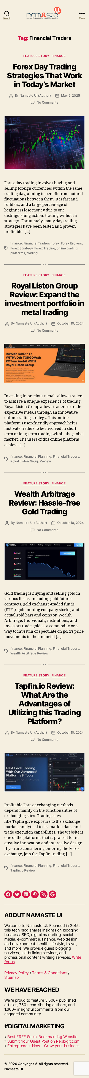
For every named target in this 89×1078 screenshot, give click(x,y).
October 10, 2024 (70, 323)
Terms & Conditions (49, 973)
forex (55, 243)
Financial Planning (37, 456)
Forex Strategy (21, 248)
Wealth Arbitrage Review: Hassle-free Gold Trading (44, 502)
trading (32, 253)
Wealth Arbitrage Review (29, 653)
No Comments (47, 102)
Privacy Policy (16, 973)
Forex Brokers (71, 243)
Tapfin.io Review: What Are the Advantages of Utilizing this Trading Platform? (44, 703)
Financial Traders (37, 243)
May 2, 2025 (70, 95)
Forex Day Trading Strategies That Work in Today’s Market (44, 75)
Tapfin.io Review (22, 870)
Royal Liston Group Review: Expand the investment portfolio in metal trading (44, 299)
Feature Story (36, 56)
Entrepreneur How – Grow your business (43, 1045)
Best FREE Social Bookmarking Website (42, 1036)
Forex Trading (44, 248)
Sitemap (11, 977)
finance (16, 243)
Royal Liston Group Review (30, 461)
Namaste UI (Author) (35, 95)
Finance (59, 56)
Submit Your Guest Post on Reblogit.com (43, 1041)
